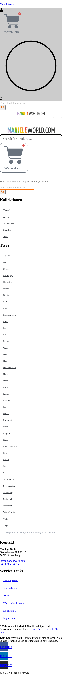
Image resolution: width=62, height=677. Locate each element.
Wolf (5, 519)
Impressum (9, 618)
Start (2, 181)
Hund (5, 380)
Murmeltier (8, 420)
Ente (5, 308)
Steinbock (7, 499)
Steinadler (7, 492)
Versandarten (10, 588)
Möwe (6, 413)
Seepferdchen (9, 486)
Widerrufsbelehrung (13, 603)
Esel (5, 328)
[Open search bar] (1, 99)
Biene (6, 269)
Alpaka (6, 255)
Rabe (5, 440)
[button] (31, 176)
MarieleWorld (7, 4)
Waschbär (7, 505)
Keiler (6, 394)
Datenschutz (9, 610)
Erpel (5, 321)
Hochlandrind (9, 367)
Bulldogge (8, 275)
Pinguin (6, 433)
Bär (4, 262)
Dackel (6, 288)
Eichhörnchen (9, 302)
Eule (5, 334)
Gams (5, 348)
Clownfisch (8, 282)
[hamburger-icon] (57, 121)
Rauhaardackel (10, 446)
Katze (5, 387)
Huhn (5, 374)
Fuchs (6, 341)
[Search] (3, 107)
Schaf (5, 472)
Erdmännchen (9, 315)
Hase (5, 361)
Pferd (5, 426)
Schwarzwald (9, 223)
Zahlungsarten (10, 580)
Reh (5, 453)
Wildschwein (9, 512)
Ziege (5, 525)
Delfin (6, 295)
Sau (5, 466)
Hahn (5, 354)
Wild (5, 236)
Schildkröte (8, 479)
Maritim (7, 230)
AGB (6, 595)
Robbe (6, 459)
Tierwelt (7, 210)
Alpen (6, 217)
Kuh (5, 407)
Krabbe (6, 400)
